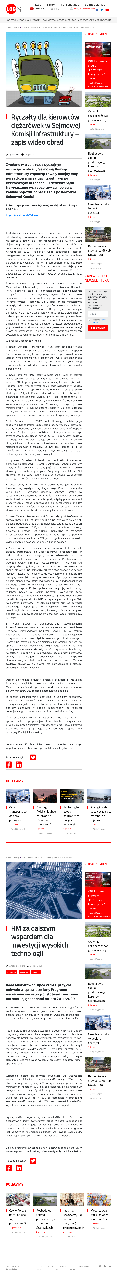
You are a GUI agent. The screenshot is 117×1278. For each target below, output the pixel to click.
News (37, 4)
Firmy (51, 4)
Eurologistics (95, 4)
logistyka (12, 20)
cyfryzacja (72, 20)
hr (109, 20)
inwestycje (11, 972)
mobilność (101, 20)
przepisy (36, 972)
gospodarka (86, 20)
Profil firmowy (85, 8)
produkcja (24, 20)
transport (57, 20)
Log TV (39, 8)
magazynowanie (41, 20)
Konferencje (70, 4)
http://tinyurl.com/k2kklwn (22, 215)
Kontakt (51, 1266)
